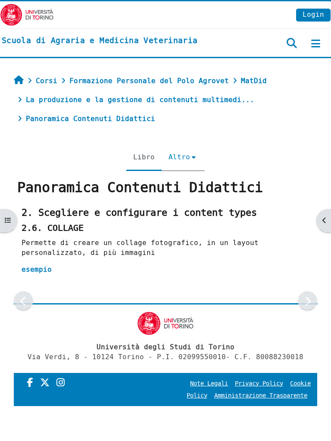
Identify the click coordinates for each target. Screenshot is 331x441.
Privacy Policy (259, 383)
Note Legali (209, 383)
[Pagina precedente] (23, 301)
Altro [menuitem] (179, 157)
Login (313, 14)
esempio (37, 269)
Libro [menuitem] (144, 157)
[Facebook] (30, 383)
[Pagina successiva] (307, 301)
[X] (45, 383)
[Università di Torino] (27, 14)
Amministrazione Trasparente (260, 395)
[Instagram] (60, 383)
